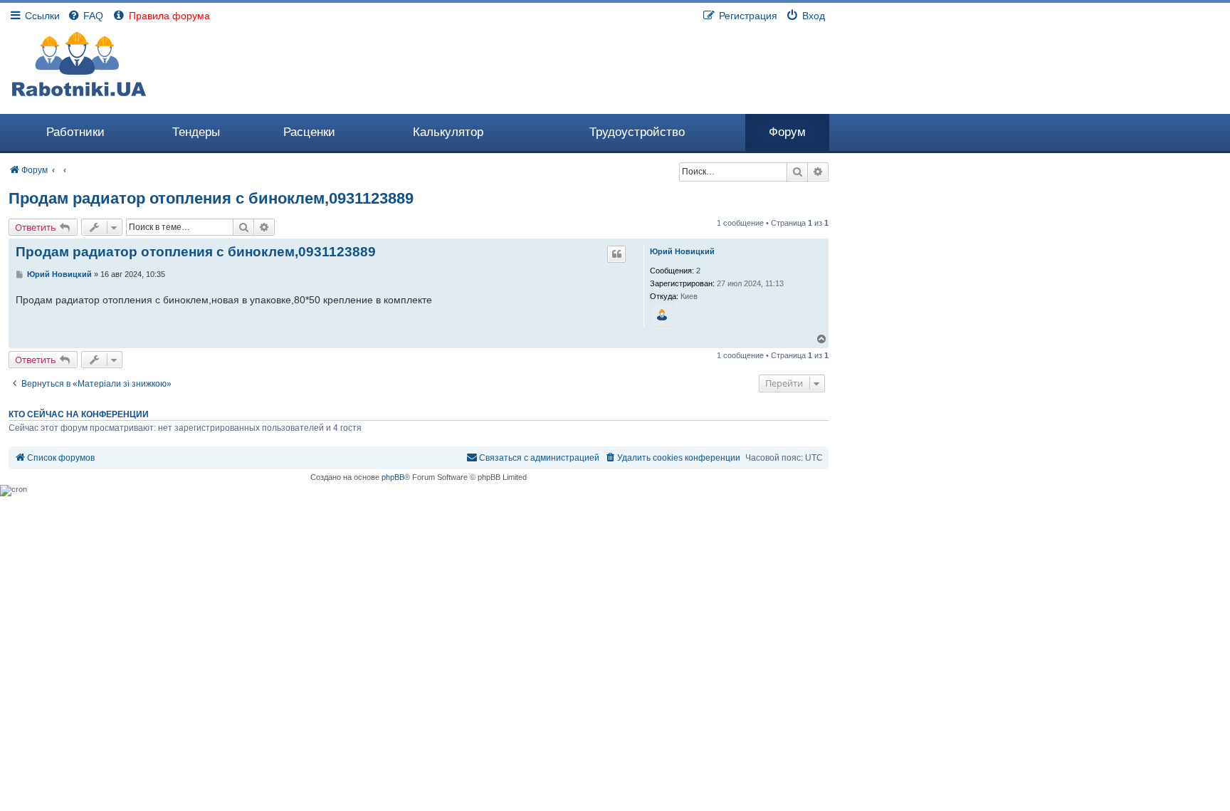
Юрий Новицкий (682, 251)
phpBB (393, 477)
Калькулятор (448, 132)
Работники (75, 132)
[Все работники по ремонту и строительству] (79, 64)
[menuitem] (85, 16)
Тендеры (196, 132)
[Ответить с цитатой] (616, 254)
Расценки (309, 132)
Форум (787, 132)
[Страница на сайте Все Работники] (662, 315)
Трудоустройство (637, 132)
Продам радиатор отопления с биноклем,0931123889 (211, 198)
